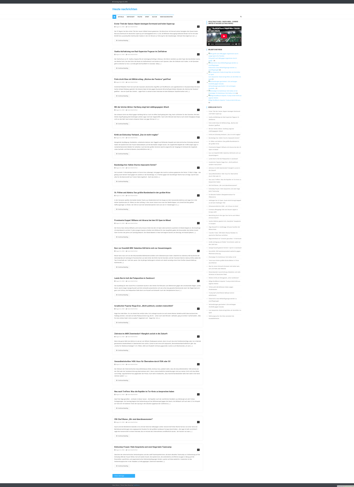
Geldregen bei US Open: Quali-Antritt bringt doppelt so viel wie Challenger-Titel (225, 201)
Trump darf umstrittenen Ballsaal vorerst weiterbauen (221, 294)
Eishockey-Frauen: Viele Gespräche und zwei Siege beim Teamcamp (142, 447)
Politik (140, 17)
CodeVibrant (136, 485)
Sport (147, 17)
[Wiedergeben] (209, 44)
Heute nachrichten (124, 9)
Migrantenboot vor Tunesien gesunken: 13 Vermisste (225, 238)
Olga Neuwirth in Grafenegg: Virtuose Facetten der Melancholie (224, 228)
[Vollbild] (239, 44)
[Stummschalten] (236, 44)
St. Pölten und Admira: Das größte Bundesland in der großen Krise (142, 192)
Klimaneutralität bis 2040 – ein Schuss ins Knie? (223, 206)
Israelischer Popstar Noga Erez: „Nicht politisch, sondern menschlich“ (143, 306)
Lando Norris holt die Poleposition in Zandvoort (134, 278)
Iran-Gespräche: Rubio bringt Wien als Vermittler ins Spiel (225, 311)
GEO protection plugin (349, 486)
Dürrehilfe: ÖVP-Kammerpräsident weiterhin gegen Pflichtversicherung (224, 252)
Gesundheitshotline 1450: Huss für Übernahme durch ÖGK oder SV (142, 361)
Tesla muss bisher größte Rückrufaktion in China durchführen (224, 262)
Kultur (154, 17)
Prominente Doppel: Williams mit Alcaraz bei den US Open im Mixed (142, 220)
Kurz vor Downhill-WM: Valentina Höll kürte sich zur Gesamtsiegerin (142, 248)
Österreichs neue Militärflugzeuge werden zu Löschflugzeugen (223, 300)
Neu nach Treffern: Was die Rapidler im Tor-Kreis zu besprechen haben (144, 391)
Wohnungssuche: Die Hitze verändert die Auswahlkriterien (221, 317)
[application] (224, 36)
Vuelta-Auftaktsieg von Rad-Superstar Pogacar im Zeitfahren (140, 51)
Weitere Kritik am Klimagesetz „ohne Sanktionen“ (224, 278)
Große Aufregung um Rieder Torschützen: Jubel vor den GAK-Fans (224, 243)
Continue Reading (123, 40)
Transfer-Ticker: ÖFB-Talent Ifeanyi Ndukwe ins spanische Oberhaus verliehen (223, 234)
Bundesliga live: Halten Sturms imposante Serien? (135, 165)
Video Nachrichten (166, 17)
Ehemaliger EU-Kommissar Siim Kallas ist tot (222, 257)
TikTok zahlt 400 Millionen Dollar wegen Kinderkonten (221, 288)
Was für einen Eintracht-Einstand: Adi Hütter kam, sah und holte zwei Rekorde (224, 267)
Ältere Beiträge (119, 476)
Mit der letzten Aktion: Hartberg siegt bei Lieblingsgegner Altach (141, 107)
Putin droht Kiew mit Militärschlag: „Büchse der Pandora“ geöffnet (142, 79)
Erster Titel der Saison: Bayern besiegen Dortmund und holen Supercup (144, 24)
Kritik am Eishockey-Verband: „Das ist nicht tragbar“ (136, 135)
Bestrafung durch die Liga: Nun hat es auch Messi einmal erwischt (224, 216)
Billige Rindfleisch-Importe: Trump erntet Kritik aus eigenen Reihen (224, 282)
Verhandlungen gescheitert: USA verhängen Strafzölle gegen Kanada (222, 306)
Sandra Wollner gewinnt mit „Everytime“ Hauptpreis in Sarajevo (225, 222)
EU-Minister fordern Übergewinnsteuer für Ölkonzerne (222, 196)
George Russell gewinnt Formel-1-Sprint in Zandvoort (225, 248)
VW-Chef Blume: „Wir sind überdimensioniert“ (133, 419)
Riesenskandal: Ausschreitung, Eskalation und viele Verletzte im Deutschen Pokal (224, 273)
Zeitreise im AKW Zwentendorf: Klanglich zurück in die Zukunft (141, 334)
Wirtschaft (131, 17)
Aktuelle (121, 17)
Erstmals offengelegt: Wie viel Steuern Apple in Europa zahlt (223, 211)
